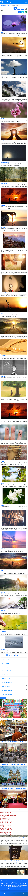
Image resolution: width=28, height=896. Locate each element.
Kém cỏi (3, 205)
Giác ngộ (3, 376)
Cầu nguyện (3, 292)
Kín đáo (2, 140)
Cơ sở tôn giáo (6, 678)
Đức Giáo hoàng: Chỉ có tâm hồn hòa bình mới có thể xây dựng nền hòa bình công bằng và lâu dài (13, 851)
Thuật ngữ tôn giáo (7, 674)
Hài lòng (3, 227)
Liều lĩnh (3, 649)
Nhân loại (3, 32)
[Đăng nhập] (22, 2)
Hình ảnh (3, 698)
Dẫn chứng (3, 548)
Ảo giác (2, 76)
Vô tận (2, 420)
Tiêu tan (3, 592)
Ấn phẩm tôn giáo (7, 682)
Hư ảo (2, 118)
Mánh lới (3, 271)
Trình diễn (3, 249)
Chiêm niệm (4, 355)
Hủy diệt (3, 505)
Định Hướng (5, 663)
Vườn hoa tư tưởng (7, 694)
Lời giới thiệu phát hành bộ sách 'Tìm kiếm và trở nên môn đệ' (13, 875)
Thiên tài (3, 54)
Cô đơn (2, 335)
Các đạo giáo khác (7, 686)
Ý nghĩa (2, 461)
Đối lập (2, 440)
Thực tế (2, 570)
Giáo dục (3, 98)
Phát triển (3, 631)
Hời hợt (3, 610)
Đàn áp (2, 483)
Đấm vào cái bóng (5, 162)
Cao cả (2, 398)
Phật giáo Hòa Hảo (7, 690)
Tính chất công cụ (5, 183)
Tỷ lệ (2, 313)
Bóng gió (3, 527)
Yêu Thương (5, 659)
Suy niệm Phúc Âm (7, 671)
